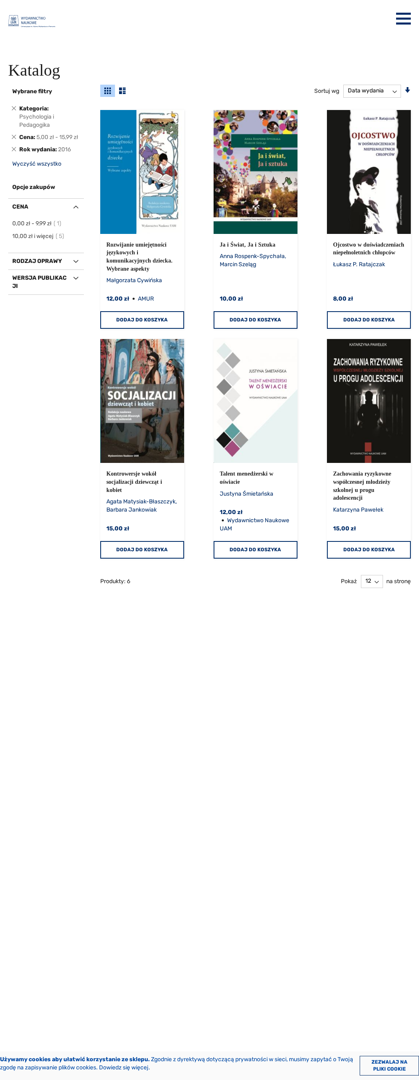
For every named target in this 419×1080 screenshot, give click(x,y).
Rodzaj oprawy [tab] (37, 261)
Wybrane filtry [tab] (32, 91)
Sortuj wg (326, 90)
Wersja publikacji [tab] (39, 282)
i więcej (38, 236)
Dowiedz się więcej (124, 1067)
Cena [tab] (20, 206)
